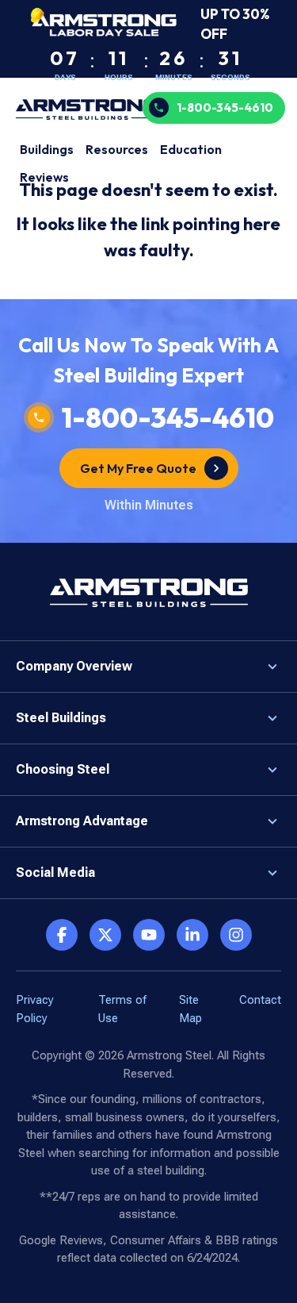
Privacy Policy (35, 1009)
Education (191, 149)
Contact (260, 1000)
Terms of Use (122, 1009)
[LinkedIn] (192, 935)
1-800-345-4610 (225, 107)
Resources (117, 149)
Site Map (190, 1009)
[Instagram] (236, 935)
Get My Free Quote (138, 468)
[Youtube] (149, 935)
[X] (105, 935)
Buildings (47, 149)
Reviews (44, 177)
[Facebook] (62, 935)
